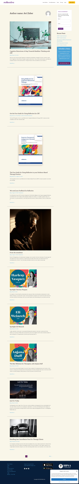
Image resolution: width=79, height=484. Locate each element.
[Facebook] (24, 468)
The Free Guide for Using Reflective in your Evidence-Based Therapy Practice (29, 173)
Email (59, 23)
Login (65, 2)
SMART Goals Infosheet (61, 37)
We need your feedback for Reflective (22, 191)
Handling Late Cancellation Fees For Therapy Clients (26, 439)
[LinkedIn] (28, 468)
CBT (25, 115)
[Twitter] (26, 468)
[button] (76, 471)
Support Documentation (29, 464)
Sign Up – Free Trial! (11, 474)
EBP (27, 115)
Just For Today (14, 401)
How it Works (45, 2)
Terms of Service (10, 468)
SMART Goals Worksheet (62, 35)
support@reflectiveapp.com (29, 465)
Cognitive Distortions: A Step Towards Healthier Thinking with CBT (30, 52)
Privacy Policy (68, 481)
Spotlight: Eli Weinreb (17, 327)
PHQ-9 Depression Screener (62, 43)
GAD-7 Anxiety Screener (62, 45)
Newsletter (21, 192)
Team (58, 2)
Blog (11, 55)
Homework (30, 115)
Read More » (12, 63)
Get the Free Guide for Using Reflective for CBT (25, 113)
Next (50, 456)
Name (59, 18)
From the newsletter (16, 252)
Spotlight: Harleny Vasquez (18, 289)
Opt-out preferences (62, 481)
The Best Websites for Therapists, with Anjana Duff (26, 364)
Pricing (61, 2)
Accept (64, 479)
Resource (14, 115)
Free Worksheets (52, 2)
